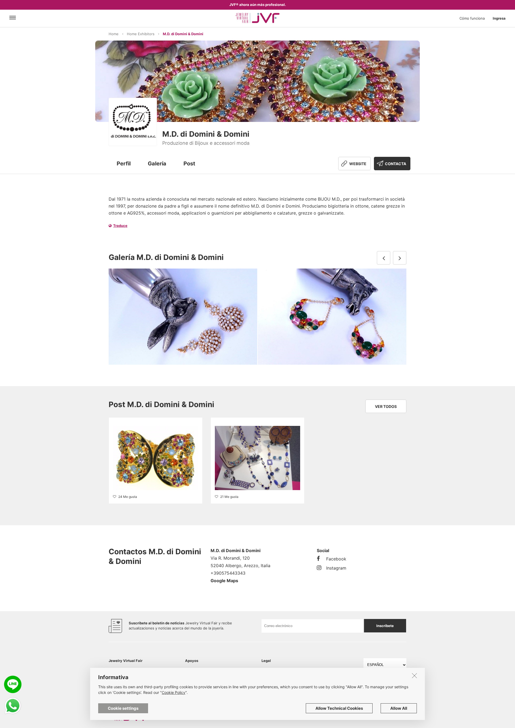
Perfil (124, 163)
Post (189, 163)
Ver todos (386, 406)
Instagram (336, 568)
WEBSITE (357, 163)
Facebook (336, 559)
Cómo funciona (472, 18)
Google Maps (224, 580)
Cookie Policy (173, 692)
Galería (157, 163)
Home (114, 34)
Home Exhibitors (140, 34)
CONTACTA (395, 163)
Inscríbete (385, 626)
